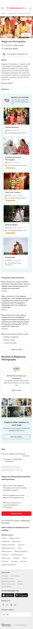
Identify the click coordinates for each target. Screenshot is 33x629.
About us (20, 581)
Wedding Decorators (17, 555)
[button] (16, 379)
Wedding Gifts (5, 541)
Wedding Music (16, 541)
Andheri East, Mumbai (11, 48)
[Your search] (2, 19)
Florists (19, 548)
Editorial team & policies (8, 584)
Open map (26, 456)
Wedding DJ (16, 558)
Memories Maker (11, 225)
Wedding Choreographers (8, 564)
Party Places (23, 561)
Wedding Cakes (6, 558)
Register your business (8, 581)
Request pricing (16, 514)
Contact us (4, 576)
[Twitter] (7, 605)
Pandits (25, 558)
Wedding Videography (20, 551)
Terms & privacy (15, 576)
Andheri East (12, 13)
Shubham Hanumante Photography (13, 158)
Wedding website (6, 586)
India (7, 614)
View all (26, 35)
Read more (5, 89)
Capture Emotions (12, 127)
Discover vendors (16, 437)
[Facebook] (3, 605)
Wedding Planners (6, 551)
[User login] (30, 8)
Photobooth (4, 561)
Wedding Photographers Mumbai (11, 467)
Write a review (16, 390)
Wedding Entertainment (8, 548)
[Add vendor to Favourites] (30, 19)
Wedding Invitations (14, 538)
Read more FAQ (16, 349)
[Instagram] (15, 605)
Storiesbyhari (10, 257)
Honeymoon (5, 555)
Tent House (21, 545)
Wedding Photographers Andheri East (12, 470)
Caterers (4, 538)
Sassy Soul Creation (12, 192)
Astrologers (14, 561)
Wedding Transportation (8, 545)
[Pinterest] (11, 605)
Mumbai (3, 13)
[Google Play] (21, 596)
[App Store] (7, 596)
